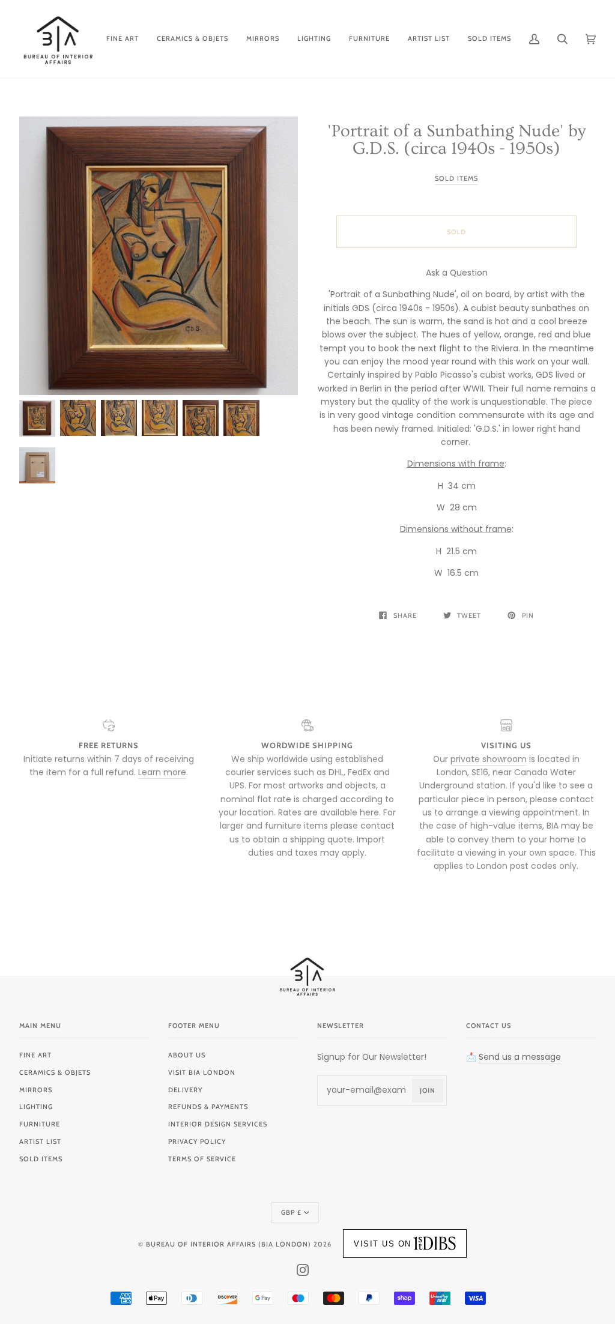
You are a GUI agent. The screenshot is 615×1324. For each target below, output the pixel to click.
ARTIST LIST (40, 1141)
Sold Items (456, 178)
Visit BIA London (201, 1072)
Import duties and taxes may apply (316, 846)
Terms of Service (202, 1159)
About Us (186, 1055)
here (369, 812)
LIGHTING (36, 1106)
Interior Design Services (217, 1124)
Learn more (162, 772)
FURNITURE (39, 1124)
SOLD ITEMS (40, 1159)
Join (427, 1090)
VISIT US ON (382, 1244)
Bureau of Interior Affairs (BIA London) (228, 1244)
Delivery (185, 1090)
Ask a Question (457, 273)
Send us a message (520, 1057)
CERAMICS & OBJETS (55, 1072)
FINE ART (35, 1055)
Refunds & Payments (208, 1106)
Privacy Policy (197, 1141)
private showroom (488, 759)
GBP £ (291, 1212)
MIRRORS (35, 1090)
